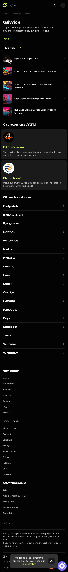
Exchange (16, 14)
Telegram (7, 561)
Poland (27, 14)
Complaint (8, 567)
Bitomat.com (13, 147)
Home (6, 14)
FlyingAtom (12, 178)
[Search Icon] (54, 5)
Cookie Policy (29, 564)
